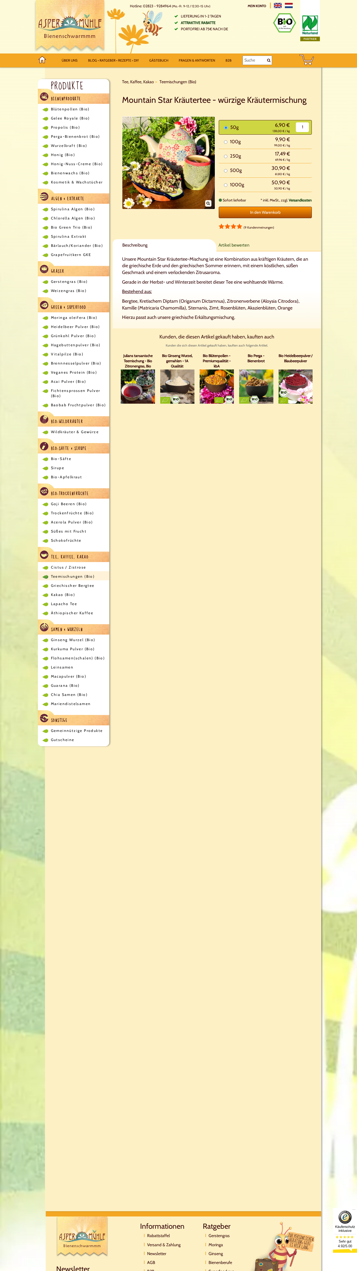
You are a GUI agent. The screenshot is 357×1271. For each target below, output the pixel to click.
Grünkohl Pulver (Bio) (73, 335)
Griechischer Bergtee (73, 585)
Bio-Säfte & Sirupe (68, 448)
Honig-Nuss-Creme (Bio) (77, 164)
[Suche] (269, 60)
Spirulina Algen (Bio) (73, 209)
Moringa (216, 1244)
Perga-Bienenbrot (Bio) (75, 136)
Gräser (57, 271)
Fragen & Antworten (197, 60)
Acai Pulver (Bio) (68, 381)
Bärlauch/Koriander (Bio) (77, 245)
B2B (229, 60)
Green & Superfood (68, 307)
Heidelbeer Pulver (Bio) (75, 326)
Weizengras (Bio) (69, 290)
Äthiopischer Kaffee (72, 613)
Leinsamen (62, 667)
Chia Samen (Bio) (69, 694)
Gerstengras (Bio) (69, 281)
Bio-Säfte (61, 458)
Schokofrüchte (66, 540)
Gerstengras (219, 1235)
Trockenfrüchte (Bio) (72, 513)
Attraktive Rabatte (198, 22)
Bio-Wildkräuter (66, 421)
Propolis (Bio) (65, 127)
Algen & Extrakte (67, 198)
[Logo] (70, 26)
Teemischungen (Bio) (73, 576)
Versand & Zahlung (164, 1244)
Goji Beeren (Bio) (69, 504)
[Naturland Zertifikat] (310, 27)
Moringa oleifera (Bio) (74, 317)
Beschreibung (134, 245)
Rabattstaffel (158, 1235)
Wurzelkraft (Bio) (69, 145)
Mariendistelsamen (71, 703)
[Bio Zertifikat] (284, 23)
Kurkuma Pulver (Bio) (73, 649)
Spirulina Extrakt (69, 236)
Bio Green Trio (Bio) (72, 227)
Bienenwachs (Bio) (70, 173)
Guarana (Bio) (65, 685)
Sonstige (59, 720)
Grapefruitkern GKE (71, 254)
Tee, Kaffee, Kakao (69, 557)
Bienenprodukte (65, 99)
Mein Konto (257, 6)
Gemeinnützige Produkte (77, 730)
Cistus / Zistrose (68, 567)
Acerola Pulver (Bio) (72, 522)
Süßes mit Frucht (69, 531)
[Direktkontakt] (283, 1251)
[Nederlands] (289, 5)
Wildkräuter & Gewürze (75, 431)
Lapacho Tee (64, 603)
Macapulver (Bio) (68, 676)
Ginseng (216, 1253)
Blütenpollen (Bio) (70, 109)
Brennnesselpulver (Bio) (76, 363)
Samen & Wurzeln (66, 629)
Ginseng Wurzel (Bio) (73, 639)
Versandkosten (300, 200)
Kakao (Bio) (63, 594)
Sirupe (57, 468)
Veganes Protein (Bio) (74, 372)
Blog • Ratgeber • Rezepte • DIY (113, 60)
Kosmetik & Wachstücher (77, 182)
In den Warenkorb (265, 212)
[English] (278, 5)
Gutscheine (62, 739)
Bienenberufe (220, 1262)
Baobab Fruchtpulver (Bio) (78, 405)
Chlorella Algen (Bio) (73, 218)
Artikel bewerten (233, 245)
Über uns (70, 60)
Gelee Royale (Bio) (70, 118)
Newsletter (156, 1253)
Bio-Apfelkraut (66, 477)
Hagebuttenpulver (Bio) (76, 345)
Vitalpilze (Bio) (67, 354)
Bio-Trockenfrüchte (69, 493)
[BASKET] (307, 60)
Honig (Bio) (63, 154)
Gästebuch (158, 60)
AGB (151, 1262)
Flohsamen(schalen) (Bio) (78, 658)
